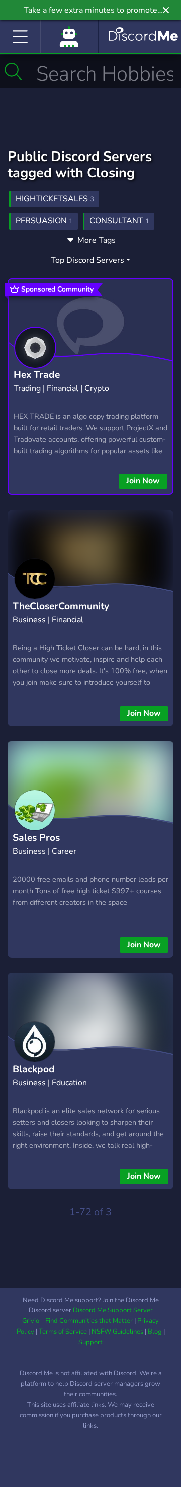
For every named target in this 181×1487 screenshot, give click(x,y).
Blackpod (34, 1069)
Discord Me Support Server (113, 1310)
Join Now (143, 480)
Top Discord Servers (87, 260)
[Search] (13, 71)
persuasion (44, 220)
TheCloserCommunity (61, 606)
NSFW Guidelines (117, 1331)
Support (90, 1342)
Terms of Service (63, 1331)
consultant (119, 220)
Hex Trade (37, 374)
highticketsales (55, 198)
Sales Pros (36, 837)
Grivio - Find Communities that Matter (77, 1320)
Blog (155, 1331)
